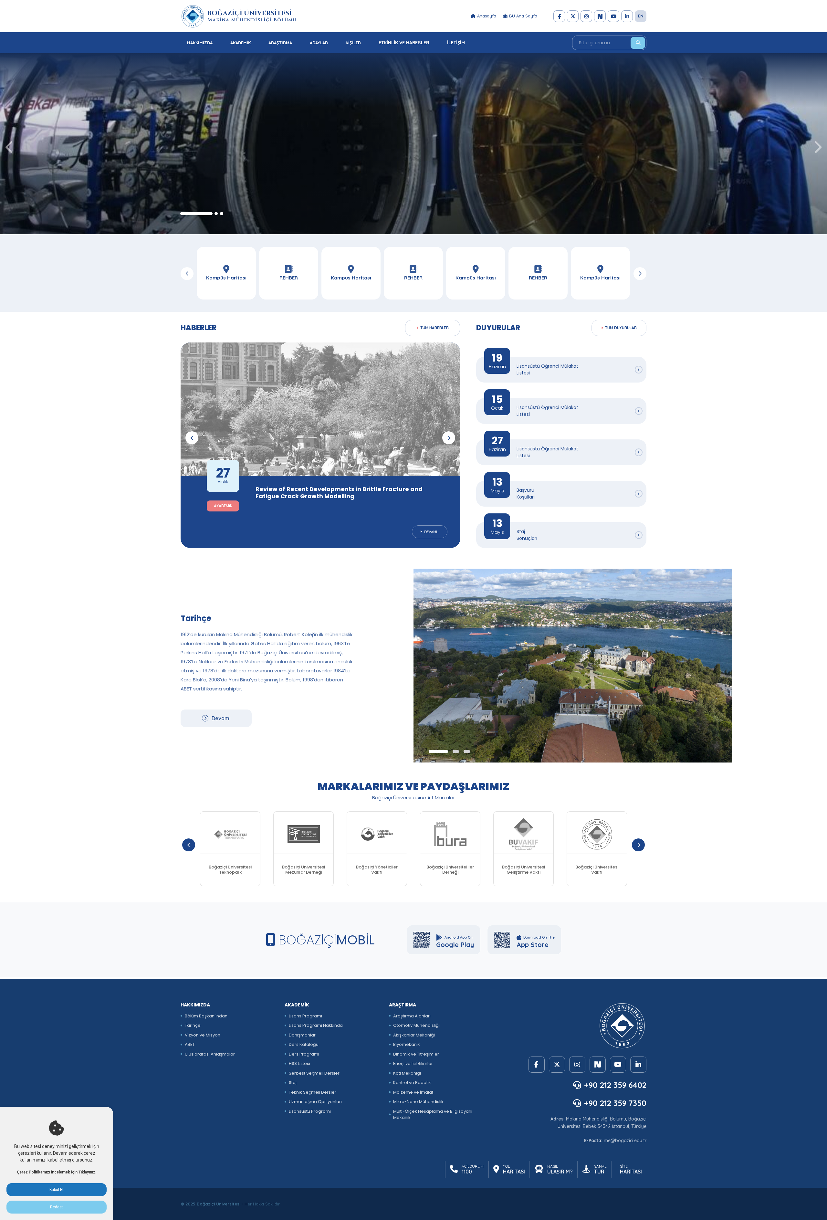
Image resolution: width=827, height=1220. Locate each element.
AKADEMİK (240, 42)
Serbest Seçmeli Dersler (314, 1073)
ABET (190, 1044)
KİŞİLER (353, 42)
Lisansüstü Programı (310, 1111)
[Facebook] (559, 16)
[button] (196, 213)
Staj (293, 1082)
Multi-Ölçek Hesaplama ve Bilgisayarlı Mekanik (432, 1114)
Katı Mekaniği (407, 1073)
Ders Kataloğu (304, 1044)
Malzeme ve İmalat (413, 1092)
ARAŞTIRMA (280, 42)
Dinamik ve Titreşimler (416, 1054)
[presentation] (10, 147)
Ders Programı (304, 1054)
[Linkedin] (627, 16)
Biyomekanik (406, 1044)
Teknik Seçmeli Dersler (312, 1092)
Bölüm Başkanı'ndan (206, 1016)
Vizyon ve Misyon (202, 1035)
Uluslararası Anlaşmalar (210, 1054)
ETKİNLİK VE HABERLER (404, 43)
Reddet (56, 1207)
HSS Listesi (299, 1063)
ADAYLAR (319, 42)
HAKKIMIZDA (200, 42)
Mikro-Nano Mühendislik (418, 1102)
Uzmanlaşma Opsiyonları (315, 1102)
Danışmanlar (302, 1035)
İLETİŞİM (456, 43)
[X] (573, 16)
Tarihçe (193, 1025)
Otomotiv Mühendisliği (416, 1025)
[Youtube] (613, 16)
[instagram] (586, 16)
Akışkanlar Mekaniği (414, 1035)
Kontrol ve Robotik (412, 1082)
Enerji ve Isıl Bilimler (413, 1063)
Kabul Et (56, 1189)
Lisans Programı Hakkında (316, 1025)
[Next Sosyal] (600, 16)
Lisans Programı (305, 1016)
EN (641, 15)
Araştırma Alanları (412, 1016)
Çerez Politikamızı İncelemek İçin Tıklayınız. (56, 1172)
